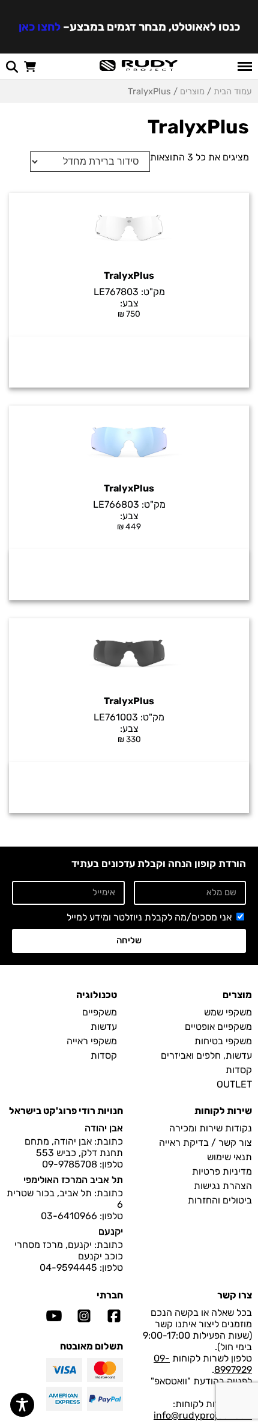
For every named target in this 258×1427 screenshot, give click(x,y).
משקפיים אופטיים (218, 1026)
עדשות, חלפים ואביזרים (206, 1055)
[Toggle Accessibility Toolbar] (22, 1405)
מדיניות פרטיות (222, 1171)
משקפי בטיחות (223, 1041)
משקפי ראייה (92, 1041)
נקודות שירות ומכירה (210, 1128)
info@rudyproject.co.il (203, 1415)
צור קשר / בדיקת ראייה (205, 1142)
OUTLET (234, 1084)
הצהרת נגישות (223, 1185)
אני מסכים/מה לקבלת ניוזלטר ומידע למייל (149, 917)
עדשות (104, 1026)
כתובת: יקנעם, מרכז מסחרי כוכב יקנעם (68, 1250)
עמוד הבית (233, 91)
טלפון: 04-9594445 (81, 1267)
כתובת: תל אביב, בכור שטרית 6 (65, 1198)
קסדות (239, 1070)
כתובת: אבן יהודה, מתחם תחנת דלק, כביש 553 (74, 1147)
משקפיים (99, 1012)
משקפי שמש (228, 1012)
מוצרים (192, 91)
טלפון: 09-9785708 (82, 1164)
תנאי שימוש (229, 1157)
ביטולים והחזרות (220, 1200)
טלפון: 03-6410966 (82, 1216)
